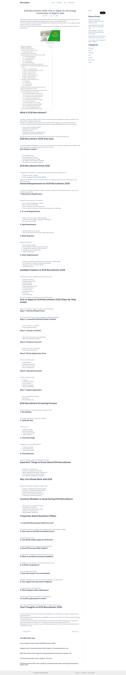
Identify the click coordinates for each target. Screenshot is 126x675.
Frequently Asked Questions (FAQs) (30, 92)
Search (90, 10)
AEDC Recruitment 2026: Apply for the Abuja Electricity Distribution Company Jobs (46, 653)
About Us (78, 672)
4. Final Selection (27, 85)
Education (59, 2)
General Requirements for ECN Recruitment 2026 (33, 55)
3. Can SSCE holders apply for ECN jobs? (33, 96)
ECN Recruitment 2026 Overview (29, 50)
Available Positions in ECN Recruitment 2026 (32, 64)
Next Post (75, 631)
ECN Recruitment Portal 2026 (29, 53)
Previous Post (26, 631)
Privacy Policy (91, 672)
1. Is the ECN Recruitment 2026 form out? (33, 93)
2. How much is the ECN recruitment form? (33, 95)
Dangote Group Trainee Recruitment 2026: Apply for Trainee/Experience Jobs (44, 648)
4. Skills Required (28, 61)
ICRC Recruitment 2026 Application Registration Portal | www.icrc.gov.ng (96, 21)
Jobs (65, 2)
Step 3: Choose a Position (30, 72)
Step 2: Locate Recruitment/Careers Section (33, 70)
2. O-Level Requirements (29, 58)
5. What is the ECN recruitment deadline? (33, 99)
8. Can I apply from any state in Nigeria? (33, 104)
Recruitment (71, 2)
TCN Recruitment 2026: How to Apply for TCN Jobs (36, 658)
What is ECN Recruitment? (28, 48)
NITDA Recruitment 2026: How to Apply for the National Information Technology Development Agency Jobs (49, 664)
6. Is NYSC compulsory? (29, 101)
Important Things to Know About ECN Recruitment (34, 87)
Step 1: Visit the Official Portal (30, 68)
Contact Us (84, 672)
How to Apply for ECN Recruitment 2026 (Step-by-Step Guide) (35, 66)
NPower (90, 57)
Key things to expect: (28, 51)
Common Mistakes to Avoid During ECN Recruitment (34, 90)
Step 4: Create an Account (30, 73)
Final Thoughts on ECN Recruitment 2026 (32, 108)
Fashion (90, 50)
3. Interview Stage (28, 84)
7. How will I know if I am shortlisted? (32, 102)
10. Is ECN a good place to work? (32, 107)
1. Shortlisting (27, 81)
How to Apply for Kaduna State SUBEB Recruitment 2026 (37, 643)
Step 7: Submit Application (30, 78)
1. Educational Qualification (30, 56)
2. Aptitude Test (27, 82)
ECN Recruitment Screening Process (30, 79)
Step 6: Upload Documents (30, 76)
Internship (90, 52)
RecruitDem (25, 3)
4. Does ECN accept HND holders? (32, 98)
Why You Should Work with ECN (29, 88)
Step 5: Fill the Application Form (31, 75)
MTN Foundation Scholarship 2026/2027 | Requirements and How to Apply (96, 32)
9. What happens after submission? (32, 105)
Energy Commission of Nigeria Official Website (34, 177)
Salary (90, 62)
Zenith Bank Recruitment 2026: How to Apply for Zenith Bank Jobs (96, 27)
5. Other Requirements (29, 62)
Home (53, 2)
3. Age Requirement (28, 59)
